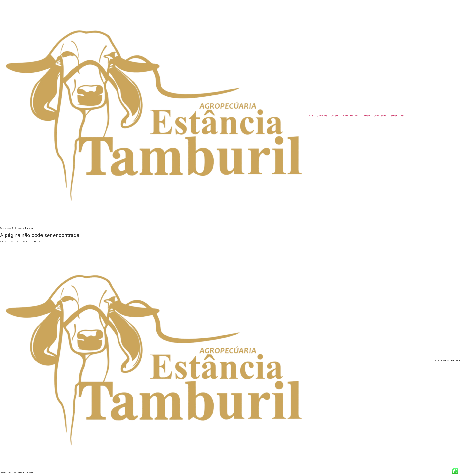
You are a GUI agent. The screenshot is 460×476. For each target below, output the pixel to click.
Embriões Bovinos (351, 116)
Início (310, 116)
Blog (402, 116)
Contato (393, 116)
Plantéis (366, 116)
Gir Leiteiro (322, 116)
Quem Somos (380, 116)
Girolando (335, 116)
